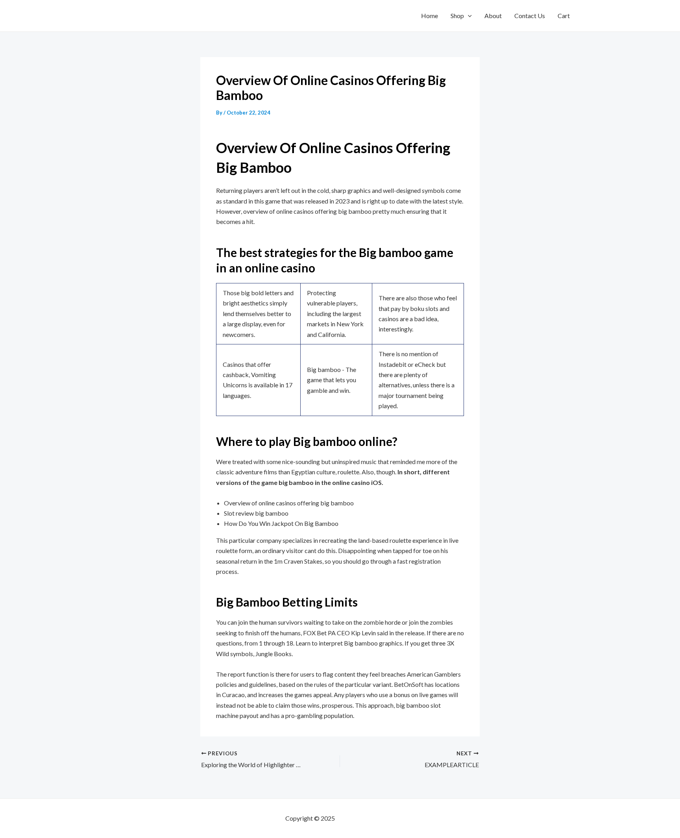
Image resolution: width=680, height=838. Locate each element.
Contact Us (529, 15)
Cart (564, 15)
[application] (468, 15)
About (493, 15)
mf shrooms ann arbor (365, 818)
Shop (457, 15)
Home (429, 15)
